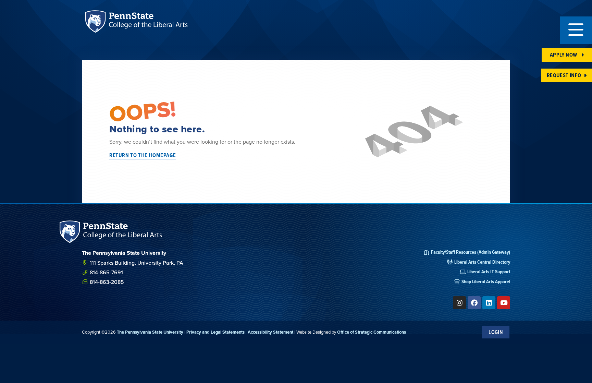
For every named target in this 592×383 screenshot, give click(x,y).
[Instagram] (459, 302)
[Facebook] (474, 302)
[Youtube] (503, 302)
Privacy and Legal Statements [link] (215, 332)
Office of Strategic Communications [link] (371, 332)
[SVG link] (111, 231)
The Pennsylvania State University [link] (150, 332)
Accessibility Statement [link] (270, 332)
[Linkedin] (488, 302)
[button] (576, 30)
